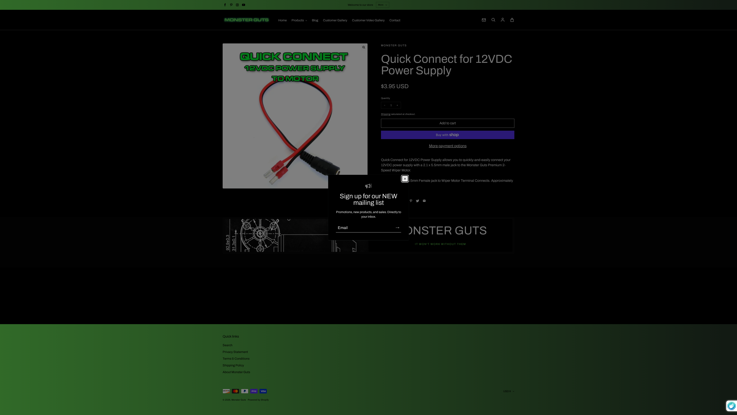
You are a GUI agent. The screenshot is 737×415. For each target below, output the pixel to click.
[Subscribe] (397, 227)
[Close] (405, 179)
